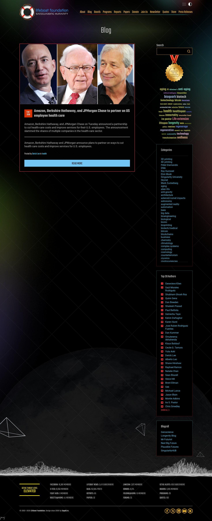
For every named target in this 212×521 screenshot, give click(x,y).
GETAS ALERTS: (165, 485)
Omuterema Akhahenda (171, 338)
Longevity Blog (168, 435)
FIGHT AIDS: (54, 493)
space (164, 134)
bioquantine (182, 93)
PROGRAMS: (164, 493)
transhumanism (169, 137)
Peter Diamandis (169, 165)
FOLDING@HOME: (129, 493)
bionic (164, 222)
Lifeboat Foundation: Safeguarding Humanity (44, 12)
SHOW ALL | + (165, 410)
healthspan (179, 111)
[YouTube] (184, 510)
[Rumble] (190, 510)
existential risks (165, 107)
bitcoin (178, 100)
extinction (175, 107)
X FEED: (53, 489)
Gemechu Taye (172, 314)
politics (165, 127)
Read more (77, 163)
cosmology (166, 252)
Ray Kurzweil (167, 171)
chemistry (166, 240)
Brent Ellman (171, 382)
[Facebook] (167, 510)
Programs (107, 12)
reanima (171, 126)
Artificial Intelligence (170, 93)
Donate (135, 12)
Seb (167, 387)
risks (181, 130)
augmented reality (170, 204)
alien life (165, 189)
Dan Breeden (171, 302)
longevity (173, 123)
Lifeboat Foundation (38, 510)
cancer (170, 104)
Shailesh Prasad (173, 306)
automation (167, 207)
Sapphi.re (65, 510)
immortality (171, 115)
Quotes (166, 12)
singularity (187, 131)
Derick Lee (36, 154)
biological (166, 219)
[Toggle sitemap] (184, 4)
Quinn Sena (171, 298)
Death (188, 104)
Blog (90, 12)
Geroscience (167, 432)
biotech (181, 97)
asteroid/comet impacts (173, 198)
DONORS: (126, 489)
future (181, 107)
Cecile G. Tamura (174, 347)
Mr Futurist (166, 439)
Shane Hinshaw (173, 363)
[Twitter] (173, 510)
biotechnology (167, 100)
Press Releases (186, 12)
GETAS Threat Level (29, 490)
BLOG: (89, 489)
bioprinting (166, 225)
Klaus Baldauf (172, 343)
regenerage (182, 126)
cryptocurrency (177, 104)
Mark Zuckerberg (169, 183)
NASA (182, 123)
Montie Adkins (172, 398)
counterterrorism (169, 255)
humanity (189, 112)
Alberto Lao (171, 359)
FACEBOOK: (54, 485)
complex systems (170, 246)
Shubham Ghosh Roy (176, 294)
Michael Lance (172, 390)
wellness (182, 138)
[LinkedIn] (178, 510)
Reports (117, 12)
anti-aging (184, 89)
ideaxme (162, 116)
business (165, 237)
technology (183, 134)
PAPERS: (90, 498)
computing (166, 249)
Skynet (164, 180)
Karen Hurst (171, 322)
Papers (126, 12)
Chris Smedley (172, 406)
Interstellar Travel (185, 116)
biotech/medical (169, 228)
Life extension (180, 119)
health (44, 154)
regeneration (167, 130)
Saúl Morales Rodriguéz (172, 289)
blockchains (167, 234)
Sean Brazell (171, 375)
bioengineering (168, 216)
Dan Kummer (172, 332)
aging (163, 89)
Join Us (144, 12)
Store (173, 12)
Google (161, 112)
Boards (97, 12)
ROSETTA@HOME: (56, 498)
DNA (163, 168)
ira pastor (166, 119)
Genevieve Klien (173, 283)
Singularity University (171, 177)
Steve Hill (170, 379)
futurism (187, 108)
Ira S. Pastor (171, 402)
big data (165, 213)
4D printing (166, 162)
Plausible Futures (170, 446)
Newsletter (155, 12)
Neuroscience (188, 124)
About (82, 12)
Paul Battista (171, 310)
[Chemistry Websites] (174, 69)
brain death (163, 104)
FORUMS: (126, 498)
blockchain (186, 101)
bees (163, 210)
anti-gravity (166, 192)
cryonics (165, 258)
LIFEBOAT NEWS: (93, 485)
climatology (167, 243)
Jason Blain (171, 394)
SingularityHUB (168, 450)
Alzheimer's (173, 90)
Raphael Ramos (173, 367)
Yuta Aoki (170, 351)
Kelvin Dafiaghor (173, 318)
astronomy (166, 201)
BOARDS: (163, 489)
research (177, 131)
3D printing (166, 159)
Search (188, 51)
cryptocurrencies (169, 261)
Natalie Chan (171, 371)
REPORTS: (90, 493)
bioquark (170, 97)
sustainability (171, 134)
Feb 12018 (28, 113)
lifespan (163, 123)
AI (168, 89)
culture (184, 104)
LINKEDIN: (126, 485)
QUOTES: (163, 498)
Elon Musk (166, 174)
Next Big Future (169, 443)
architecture (167, 195)
